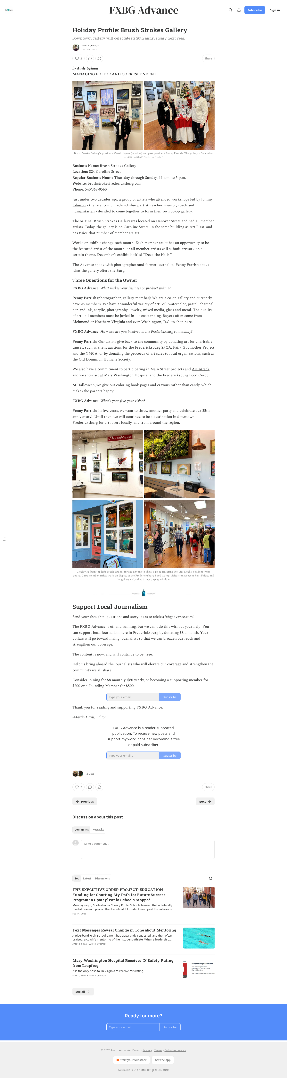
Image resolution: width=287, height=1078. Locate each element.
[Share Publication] (239, 10)
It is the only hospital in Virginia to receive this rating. (108, 971)
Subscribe (255, 10)
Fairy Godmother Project (193, 347)
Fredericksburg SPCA (153, 347)
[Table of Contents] (4, 539)
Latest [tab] (87, 878)
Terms (158, 1050)
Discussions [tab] (102, 878)
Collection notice (175, 1050)
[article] (143, 904)
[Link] (67, 280)
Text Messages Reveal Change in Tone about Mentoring (124, 930)
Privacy (147, 1050)
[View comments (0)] (90, 58)
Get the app (163, 1060)
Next (202, 801)
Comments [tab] (82, 829)
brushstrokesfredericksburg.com (114, 183)
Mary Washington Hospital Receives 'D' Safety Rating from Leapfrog (123, 963)
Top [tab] (77, 878)
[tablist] (89, 829)
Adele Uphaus (90, 45)
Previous (87, 801)
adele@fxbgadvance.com (173, 617)
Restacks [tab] (98, 829)
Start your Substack (133, 1060)
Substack (124, 1070)
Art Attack (200, 369)
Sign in (275, 10)
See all (80, 991)
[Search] (230, 10)
